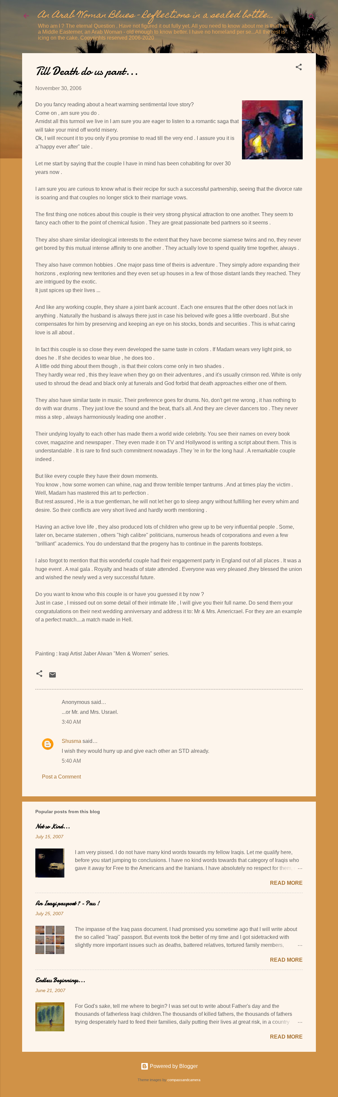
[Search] (312, 18)
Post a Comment (61, 777)
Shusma (71, 741)
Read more (286, 883)
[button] (299, 68)
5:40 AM (71, 761)
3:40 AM (71, 722)
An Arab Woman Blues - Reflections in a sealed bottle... (156, 15)
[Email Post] (52, 677)
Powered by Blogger (173, 1066)
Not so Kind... (52, 826)
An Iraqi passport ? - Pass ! (67, 903)
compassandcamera (183, 1080)
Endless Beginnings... (60, 980)
